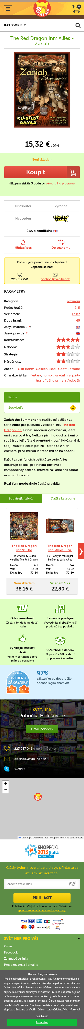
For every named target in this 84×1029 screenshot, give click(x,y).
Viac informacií (71, 1009)
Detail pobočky (42, 729)
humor (48, 375)
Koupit (35, 172)
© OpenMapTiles (39, 837)
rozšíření (73, 301)
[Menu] (8, 8)
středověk (72, 380)
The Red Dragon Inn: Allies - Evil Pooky (60, 550)
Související (41, 408)
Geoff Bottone (69, 369)
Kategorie (13, 25)
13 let (76, 314)
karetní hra (62, 375)
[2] (68, 355)
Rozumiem (42, 1022)
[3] (68, 348)
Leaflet (25, 837)
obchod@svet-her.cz (55, 279)
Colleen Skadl (46, 369)
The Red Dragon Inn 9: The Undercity (24, 550)
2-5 (77, 308)
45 (78, 320)
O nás (8, 946)
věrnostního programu (60, 183)
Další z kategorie (63, 498)
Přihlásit (42, 898)
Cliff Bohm (26, 369)
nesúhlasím (42, 1016)
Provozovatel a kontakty (21, 965)
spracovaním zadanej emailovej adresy (42, 910)
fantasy (35, 375)
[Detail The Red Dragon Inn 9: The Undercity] (24, 526)
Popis (12, 397)
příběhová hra (52, 380)
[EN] (78, 327)
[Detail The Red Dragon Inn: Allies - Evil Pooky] (60, 526)
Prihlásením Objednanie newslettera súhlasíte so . (42, 908)
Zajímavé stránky (16, 958)
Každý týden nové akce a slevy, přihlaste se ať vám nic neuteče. (42, 870)
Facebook (11, 952)
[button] (38, 797)
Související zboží (21, 498)
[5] (68, 341)
